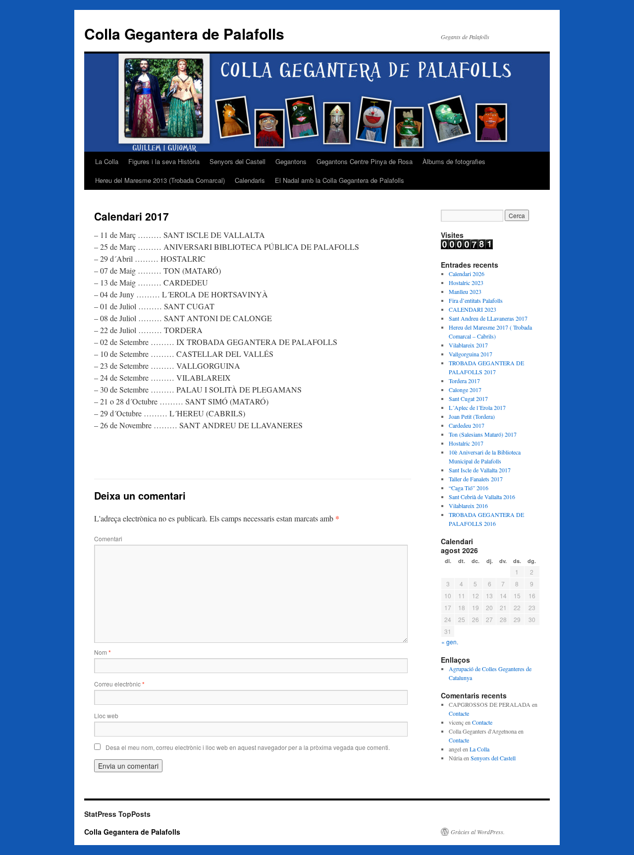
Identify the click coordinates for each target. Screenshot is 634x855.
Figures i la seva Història (164, 161)
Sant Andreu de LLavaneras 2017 (488, 318)
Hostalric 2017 (466, 443)
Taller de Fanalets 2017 (476, 479)
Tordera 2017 (464, 381)
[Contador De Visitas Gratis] (467, 247)
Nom (102, 652)
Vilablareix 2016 (468, 506)
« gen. (449, 641)
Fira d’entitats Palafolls (476, 300)
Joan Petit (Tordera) (472, 416)
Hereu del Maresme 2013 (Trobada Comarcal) (160, 180)
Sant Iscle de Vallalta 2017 (480, 470)
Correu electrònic (119, 684)
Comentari (108, 538)
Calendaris (250, 180)
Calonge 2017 (465, 390)
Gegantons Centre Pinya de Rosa (365, 161)
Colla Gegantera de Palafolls (184, 33)
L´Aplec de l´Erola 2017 (477, 407)
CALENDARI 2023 (472, 309)
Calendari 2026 (466, 274)
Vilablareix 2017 (468, 345)
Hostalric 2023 (466, 282)
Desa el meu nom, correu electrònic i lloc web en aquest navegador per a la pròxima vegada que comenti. (248, 747)
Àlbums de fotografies (454, 161)
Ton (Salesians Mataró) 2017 (483, 434)
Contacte (459, 713)
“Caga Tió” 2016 (468, 488)
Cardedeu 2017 (466, 425)
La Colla (106, 161)
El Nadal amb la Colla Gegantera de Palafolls (339, 180)
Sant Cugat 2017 (468, 398)
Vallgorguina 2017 (470, 354)
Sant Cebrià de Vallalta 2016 (482, 497)
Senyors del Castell (237, 161)
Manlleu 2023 (465, 291)
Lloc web (106, 715)
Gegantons (291, 161)
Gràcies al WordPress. (478, 832)
